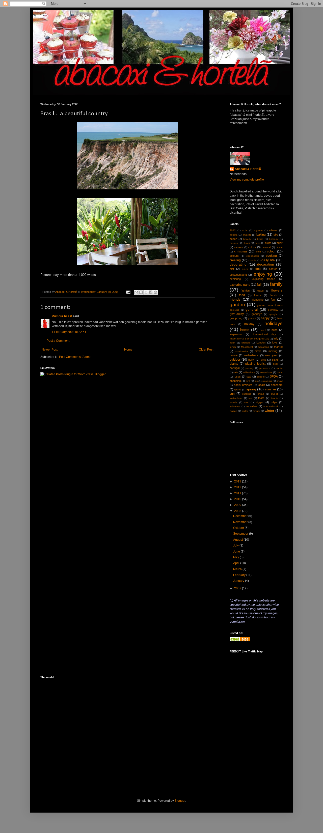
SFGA (274, 376)
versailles (251, 406)
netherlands (251, 355)
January (239, 581)
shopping (235, 380)
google (274, 314)
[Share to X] (145, 292)
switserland (236, 398)
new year (271, 355)
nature (233, 355)
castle (279, 247)
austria (233, 234)
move (258, 351)
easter (273, 268)
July (236, 545)
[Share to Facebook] (150, 292)
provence (264, 368)
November (240, 522)
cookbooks (252, 255)
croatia (252, 260)
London (260, 342)
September (241, 533)
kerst (232, 342)
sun (232, 393)
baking (261, 234)
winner (256, 411)
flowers (277, 290)
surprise (246, 393)
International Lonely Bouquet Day (249, 338)
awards (247, 234)
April (236, 563)
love (274, 342)
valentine (235, 406)
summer (270, 389)
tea (250, 398)
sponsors (277, 384)
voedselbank (270, 406)
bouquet (234, 243)
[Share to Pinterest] (155, 292)
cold (258, 251)
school (260, 376)
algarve (258, 230)
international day (264, 334)
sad (249, 376)
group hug (236, 318)
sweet (274, 393)
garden (237, 304)
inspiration (236, 334)
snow (280, 381)
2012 (233, 230)
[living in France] (240, 640)
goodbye (257, 313)
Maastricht (247, 347)
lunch (233, 347)
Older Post (206, 349)
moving (272, 351)
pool (275, 363)
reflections (249, 372)
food (242, 295)
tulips (274, 402)
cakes (252, 247)
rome (280, 372)
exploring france (263, 278)
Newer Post (50, 349)
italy (276, 338)
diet (232, 268)
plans (275, 359)
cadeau (238, 247)
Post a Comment (58, 340)
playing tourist (255, 363)
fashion (245, 290)
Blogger (180, 800)
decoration (265, 264)
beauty (247, 239)
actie (245, 230)
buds (257, 243)
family (276, 284)
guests (252, 318)
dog (258, 269)
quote (279, 368)
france (257, 295)
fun (273, 299)
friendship (257, 299)
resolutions (266, 372)
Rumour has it (62, 316)
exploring (235, 278)
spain (261, 384)
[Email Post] (128, 291)
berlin (260, 239)
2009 (238, 505)
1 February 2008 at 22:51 (69, 332)
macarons (263, 347)
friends (235, 299)
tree (246, 402)
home (244, 330)
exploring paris (240, 284)
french (273, 295)
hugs (275, 329)
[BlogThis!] (141, 292)
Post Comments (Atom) (75, 357)
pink (263, 359)
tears (261, 397)
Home (128, 349)
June (237, 551)
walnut (233, 411)
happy (265, 318)
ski (256, 381)
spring (251, 389)
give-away (237, 314)
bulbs (268, 242)
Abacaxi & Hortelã (248, 169)
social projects (243, 384)
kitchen (245, 342)
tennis (274, 398)
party (251, 359)
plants (234, 363)
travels (233, 402)
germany (273, 309)
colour (271, 251)
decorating (238, 264)
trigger (259, 402)
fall (259, 284)
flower (260, 290)
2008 (238, 511)
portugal (234, 367)
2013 (238, 481)
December (240, 516)
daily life (268, 260)
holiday (249, 324)
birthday (273, 239)
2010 (238, 499)
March (238, 569)
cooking (271, 255)
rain (235, 372)
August (238, 539)
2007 (238, 588)
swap (261, 393)
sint (248, 381)
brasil (247, 243)
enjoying (263, 274)
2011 (238, 493)
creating (235, 260)
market (278, 346)
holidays (273, 323)
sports (237, 389)
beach (233, 238)
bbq (276, 234)
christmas (240, 251)
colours (234, 255)
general (252, 309)
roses (237, 376)
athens (273, 230)
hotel (262, 330)
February (239, 575)
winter (269, 411)
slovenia (267, 381)
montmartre (241, 351)
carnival (266, 247)
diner (245, 269)
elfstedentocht (238, 274)
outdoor (235, 359)
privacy (250, 368)
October (239, 528)
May (236, 557)
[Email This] (136, 292)
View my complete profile (247, 179)
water (245, 411)
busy (280, 242)
